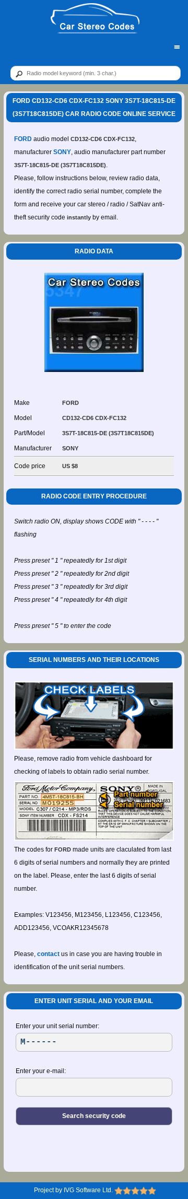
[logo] (94, 19)
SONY (62, 152)
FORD (23, 139)
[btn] (17, 73)
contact (48, 954)
